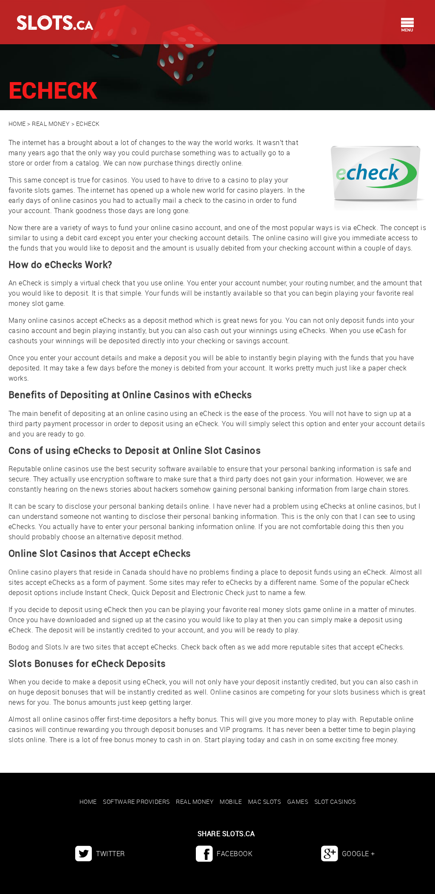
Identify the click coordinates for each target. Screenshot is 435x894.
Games (297, 801)
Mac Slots (264, 801)
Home (17, 124)
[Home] (46, 15)
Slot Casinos (335, 801)
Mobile (231, 801)
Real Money (51, 124)
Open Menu (407, 24)
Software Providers (136, 801)
